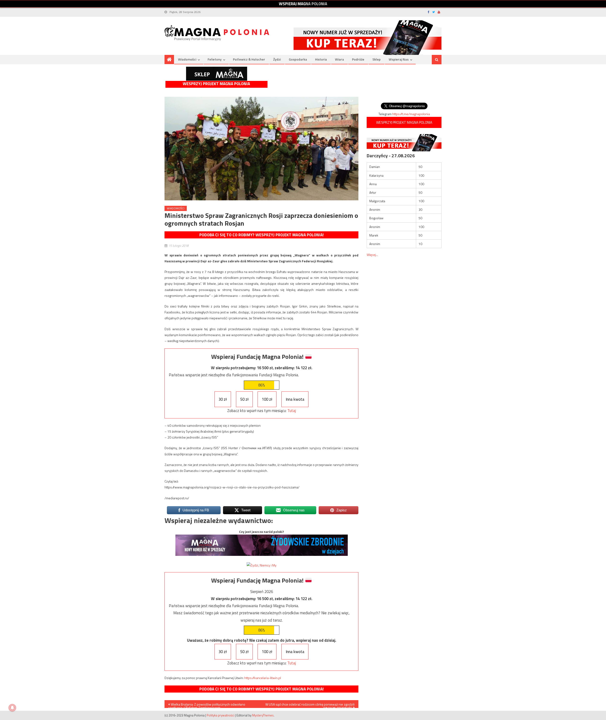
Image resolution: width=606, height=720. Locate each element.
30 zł (222, 399)
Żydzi (277, 59)
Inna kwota (295, 399)
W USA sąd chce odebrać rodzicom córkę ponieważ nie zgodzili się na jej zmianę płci (310, 705)
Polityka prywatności (220, 715)
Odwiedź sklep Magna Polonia (216, 74)
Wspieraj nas (399, 59)
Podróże (358, 59)
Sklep (376, 59)
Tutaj (291, 411)
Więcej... (372, 254)
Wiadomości (187, 59)
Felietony (215, 59)
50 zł (244, 399)
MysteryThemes (263, 715)
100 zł (267, 399)
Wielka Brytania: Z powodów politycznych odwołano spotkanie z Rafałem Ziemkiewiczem (206, 705)
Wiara (339, 59)
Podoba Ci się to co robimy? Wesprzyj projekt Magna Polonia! (261, 235)
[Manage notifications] (12, 707)
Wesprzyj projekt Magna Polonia (216, 84)
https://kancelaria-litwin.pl (262, 677)
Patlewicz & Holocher (249, 59)
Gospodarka (298, 59)
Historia (321, 59)
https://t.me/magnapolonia (411, 113)
